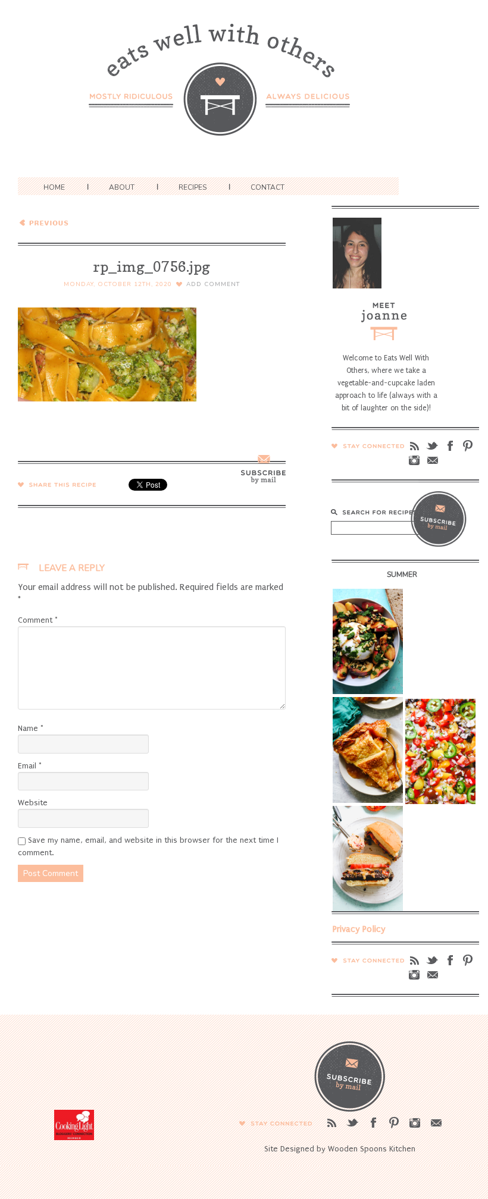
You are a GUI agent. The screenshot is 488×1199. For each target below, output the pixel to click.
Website (33, 802)
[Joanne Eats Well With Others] (244, 87)
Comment (38, 620)
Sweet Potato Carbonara (100, 222)
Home (54, 187)
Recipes (193, 187)
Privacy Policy (359, 929)
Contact (267, 187)
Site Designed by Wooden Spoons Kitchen (339, 1148)
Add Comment (213, 284)
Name (30, 728)
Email (30, 765)
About (121, 187)
